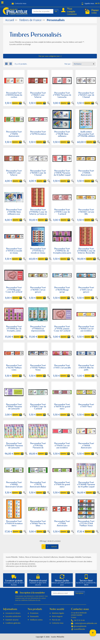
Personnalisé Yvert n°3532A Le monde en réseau (14, 250)
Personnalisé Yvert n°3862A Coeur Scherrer (14, 172)
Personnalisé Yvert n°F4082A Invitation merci (14, 523)
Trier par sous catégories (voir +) (50, 56)
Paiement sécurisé (11, 620)
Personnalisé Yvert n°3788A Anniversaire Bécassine (62, 524)
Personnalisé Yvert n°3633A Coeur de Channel (38, 172)
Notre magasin (57, 616)
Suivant (54, 546)
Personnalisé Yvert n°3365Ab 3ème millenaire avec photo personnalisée (14, 212)
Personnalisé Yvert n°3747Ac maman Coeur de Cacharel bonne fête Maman (62, 329)
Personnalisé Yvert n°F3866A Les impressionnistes (38, 328)
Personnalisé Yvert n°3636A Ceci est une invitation (86, 328)
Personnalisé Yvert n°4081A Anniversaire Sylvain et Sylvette (13, 485)
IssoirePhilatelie (79, 629)
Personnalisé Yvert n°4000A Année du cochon (14, 94)
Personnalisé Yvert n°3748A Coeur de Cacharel (38, 406)
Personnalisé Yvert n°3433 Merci (86, 405)
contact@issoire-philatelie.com (86, 623)
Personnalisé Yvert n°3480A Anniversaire (86, 172)
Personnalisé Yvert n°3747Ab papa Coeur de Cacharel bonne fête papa (14, 290)
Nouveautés (34, 616)
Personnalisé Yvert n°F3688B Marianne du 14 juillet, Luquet (86, 484)
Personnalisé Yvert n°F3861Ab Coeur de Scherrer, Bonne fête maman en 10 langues (86, 252)
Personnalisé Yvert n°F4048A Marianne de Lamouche (14, 445)
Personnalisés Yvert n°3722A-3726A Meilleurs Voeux (86, 523)
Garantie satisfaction (13, 616)
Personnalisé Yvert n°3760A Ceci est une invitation (62, 445)
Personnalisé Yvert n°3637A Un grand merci (62, 406)
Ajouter (15, 103)
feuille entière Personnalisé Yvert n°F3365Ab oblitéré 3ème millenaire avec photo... (86, 135)
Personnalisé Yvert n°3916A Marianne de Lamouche (14, 406)
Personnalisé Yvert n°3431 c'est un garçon (86, 289)
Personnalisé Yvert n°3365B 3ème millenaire (62, 133)
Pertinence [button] (77, 64)
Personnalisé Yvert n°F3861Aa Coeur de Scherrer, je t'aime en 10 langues (38, 212)
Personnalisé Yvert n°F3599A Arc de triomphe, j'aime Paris (14, 329)
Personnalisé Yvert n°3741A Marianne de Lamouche (62, 94)
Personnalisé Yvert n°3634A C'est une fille (86, 211)
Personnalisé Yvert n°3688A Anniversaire (86, 445)
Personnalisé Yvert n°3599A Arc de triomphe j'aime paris (62, 250)
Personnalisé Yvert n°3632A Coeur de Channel (86, 94)
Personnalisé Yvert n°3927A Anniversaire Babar (38, 484)
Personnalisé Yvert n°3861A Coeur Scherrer (38, 94)
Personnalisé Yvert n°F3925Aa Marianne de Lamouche (38, 446)
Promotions (34, 613)
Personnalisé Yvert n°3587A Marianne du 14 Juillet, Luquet (62, 172)
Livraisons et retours (12, 613)
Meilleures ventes (36, 620)
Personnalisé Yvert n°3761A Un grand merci (62, 484)
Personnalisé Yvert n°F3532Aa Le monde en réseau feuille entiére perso (38, 251)
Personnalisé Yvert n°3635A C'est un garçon (38, 289)
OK (56, 11)
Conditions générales (12, 623)
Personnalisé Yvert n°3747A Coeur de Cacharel (62, 211)
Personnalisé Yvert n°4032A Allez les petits (86, 367)
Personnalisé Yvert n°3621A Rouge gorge (62, 289)
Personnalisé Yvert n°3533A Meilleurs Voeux (38, 367)
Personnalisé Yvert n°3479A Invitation (38, 132)
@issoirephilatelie (80, 626)
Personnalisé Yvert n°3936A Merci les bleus (38, 523)
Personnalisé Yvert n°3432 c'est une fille (62, 366)
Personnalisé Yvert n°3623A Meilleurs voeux (14, 367)
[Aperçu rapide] (24, 103)
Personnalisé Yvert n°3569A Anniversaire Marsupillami (14, 134)
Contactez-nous (20, 3)
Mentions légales (58, 613)
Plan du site (56, 620)
